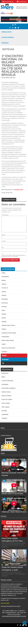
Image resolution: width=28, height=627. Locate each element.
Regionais (5, 43)
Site (3, 247)
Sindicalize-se (7, 32)
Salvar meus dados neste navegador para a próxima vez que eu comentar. (14, 256)
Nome (4, 235)
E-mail (4, 241)
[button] (13, 25)
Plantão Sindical (8, 37)
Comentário (5, 215)
